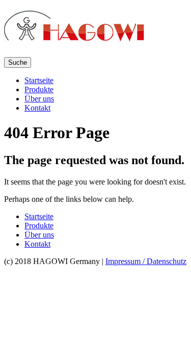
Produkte (38, 89)
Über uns (39, 98)
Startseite (38, 80)
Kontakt (37, 107)
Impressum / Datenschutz (145, 261)
